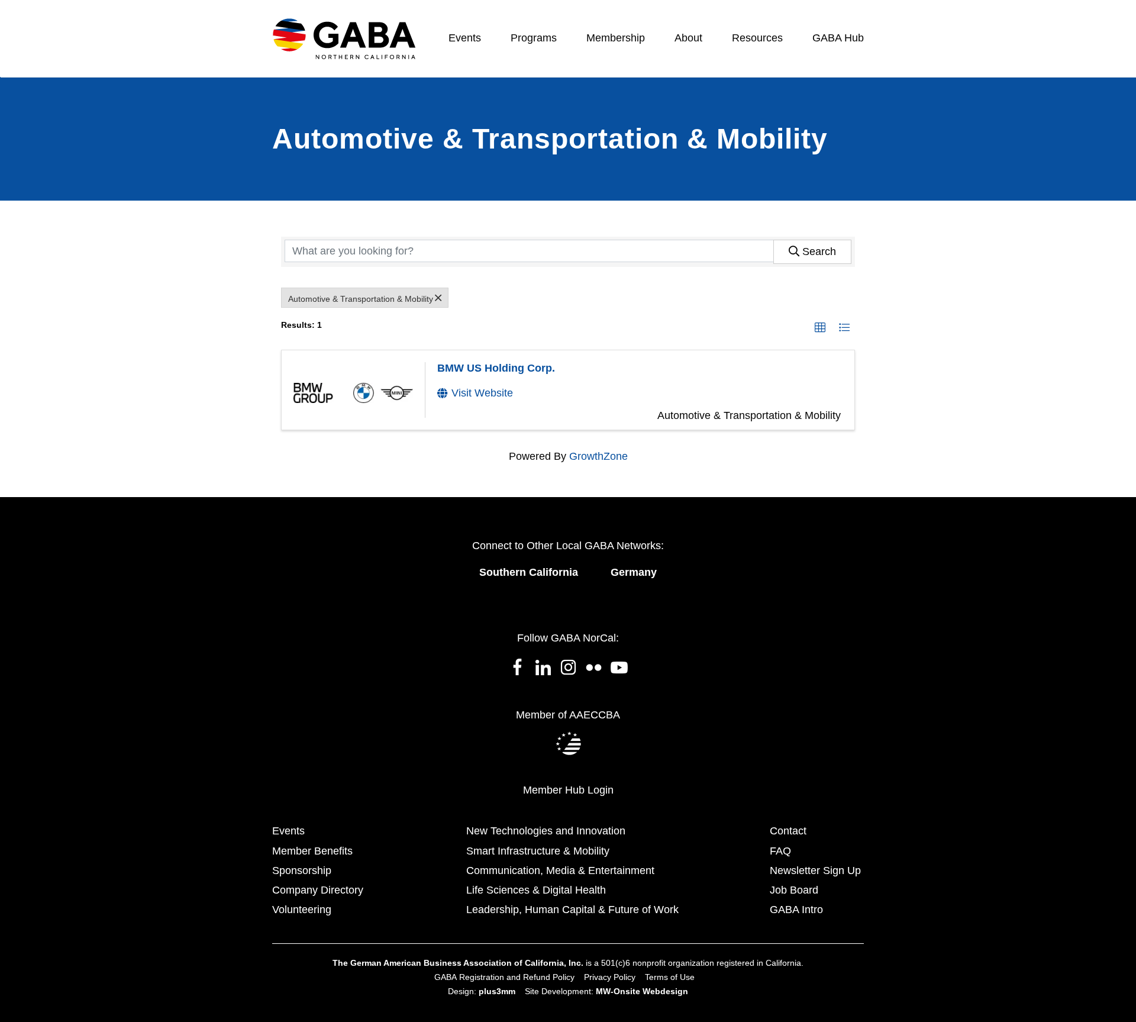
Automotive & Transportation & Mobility (360, 299)
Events (288, 831)
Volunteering (301, 909)
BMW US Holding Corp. (496, 368)
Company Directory (317, 890)
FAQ (780, 851)
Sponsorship (301, 870)
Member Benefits (312, 851)
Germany (634, 572)
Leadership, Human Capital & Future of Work (572, 909)
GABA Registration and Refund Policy (504, 977)
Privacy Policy (609, 977)
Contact (788, 831)
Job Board (794, 890)
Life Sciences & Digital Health (536, 890)
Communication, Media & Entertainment (560, 870)
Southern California (528, 572)
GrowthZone (598, 456)
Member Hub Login (568, 790)
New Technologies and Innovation (545, 831)
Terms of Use (670, 977)
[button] (820, 327)
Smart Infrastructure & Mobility (537, 851)
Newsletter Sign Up (815, 870)
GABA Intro (796, 909)
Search (819, 251)
